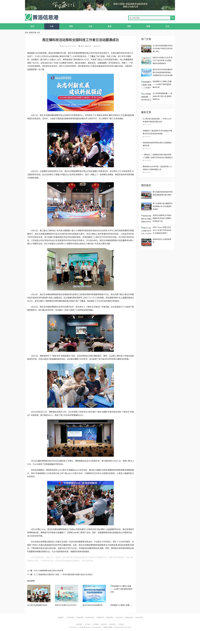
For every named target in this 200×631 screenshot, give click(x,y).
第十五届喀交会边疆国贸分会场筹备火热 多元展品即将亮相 (163, 206)
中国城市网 (100, 617)
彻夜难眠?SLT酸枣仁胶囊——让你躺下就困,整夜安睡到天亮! (132, 605)
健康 (148, 26)
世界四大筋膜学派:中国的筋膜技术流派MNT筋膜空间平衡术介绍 (162, 218)
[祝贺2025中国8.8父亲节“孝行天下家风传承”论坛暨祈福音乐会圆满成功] (66, 593)
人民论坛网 (118, 617)
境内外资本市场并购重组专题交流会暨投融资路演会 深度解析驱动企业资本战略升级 (163, 73)
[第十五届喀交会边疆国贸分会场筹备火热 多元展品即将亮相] (146, 206)
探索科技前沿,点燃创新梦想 (162, 240)
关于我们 (87, 624)
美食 (110, 26)
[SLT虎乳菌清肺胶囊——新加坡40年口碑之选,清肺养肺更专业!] (146, 96)
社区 (167, 26)
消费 (129, 26)
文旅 (90, 26)
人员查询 (121, 624)
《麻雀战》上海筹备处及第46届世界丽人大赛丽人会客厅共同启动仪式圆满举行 (158, 156)
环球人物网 (139, 617)
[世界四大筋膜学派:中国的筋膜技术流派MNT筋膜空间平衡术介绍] (146, 218)
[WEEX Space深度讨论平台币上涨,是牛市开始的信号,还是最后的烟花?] (146, 230)
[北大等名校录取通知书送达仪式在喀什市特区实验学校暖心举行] (39, 593)
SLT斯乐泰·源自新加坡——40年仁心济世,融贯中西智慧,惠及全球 (157, 120)
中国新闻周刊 (128, 617)
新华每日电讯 (90, 617)
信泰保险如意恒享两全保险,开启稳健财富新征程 (157, 144)
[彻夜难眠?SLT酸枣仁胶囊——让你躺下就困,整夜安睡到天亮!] (122, 593)
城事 (71, 26)
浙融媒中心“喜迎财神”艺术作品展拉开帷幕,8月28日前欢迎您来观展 (157, 132)
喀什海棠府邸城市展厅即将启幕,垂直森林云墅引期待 (163, 193)
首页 (32, 26)
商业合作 (104, 624)
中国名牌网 (79, 617)
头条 (52, 26)
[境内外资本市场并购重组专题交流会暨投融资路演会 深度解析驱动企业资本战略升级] (94, 593)
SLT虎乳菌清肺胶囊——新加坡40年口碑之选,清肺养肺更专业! (162, 96)
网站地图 (79, 624)
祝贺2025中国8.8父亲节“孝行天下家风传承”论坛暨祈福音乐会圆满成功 (162, 60)
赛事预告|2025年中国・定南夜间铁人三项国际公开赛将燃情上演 (157, 168)
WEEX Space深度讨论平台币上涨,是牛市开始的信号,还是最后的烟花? (162, 230)
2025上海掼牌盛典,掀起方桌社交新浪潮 (48, 570)
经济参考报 (70, 617)
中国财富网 (109, 617)
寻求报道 (96, 624)
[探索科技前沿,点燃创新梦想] (146, 242)
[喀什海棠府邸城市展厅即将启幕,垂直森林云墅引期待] (146, 195)
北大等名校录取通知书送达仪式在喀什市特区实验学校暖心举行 (163, 48)
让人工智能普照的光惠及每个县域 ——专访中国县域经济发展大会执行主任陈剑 (63, 574)
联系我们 (112, 624)
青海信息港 (41, 17)
